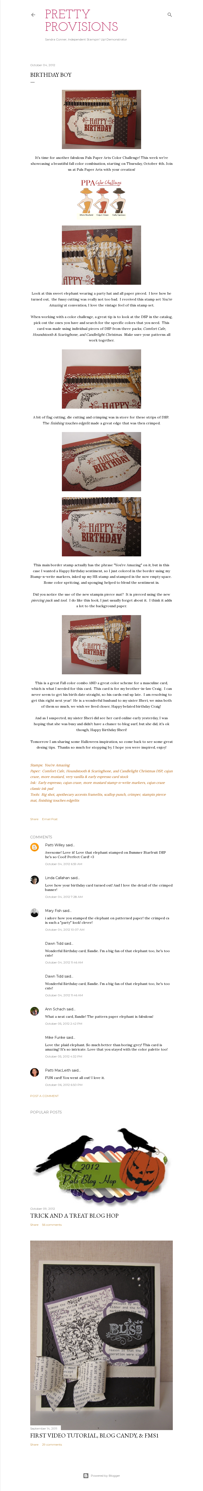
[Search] (170, 14)
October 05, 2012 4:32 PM (63, 1056)
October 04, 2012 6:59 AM (63, 864)
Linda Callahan (57, 878)
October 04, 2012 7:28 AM (64, 897)
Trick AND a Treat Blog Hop (74, 1215)
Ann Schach (55, 1009)
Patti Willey (55, 845)
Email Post (50, 819)
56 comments (52, 1225)
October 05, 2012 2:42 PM (63, 1023)
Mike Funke (55, 1037)
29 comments (52, 1444)
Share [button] (34, 819)
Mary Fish (53, 910)
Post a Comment (44, 1096)
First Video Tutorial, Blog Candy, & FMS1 (94, 1435)
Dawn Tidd (54, 943)
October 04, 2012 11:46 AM (64, 962)
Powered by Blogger (105, 1475)
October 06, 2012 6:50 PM (63, 1085)
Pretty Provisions (81, 21)
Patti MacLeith (58, 1070)
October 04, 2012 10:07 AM (64, 929)
